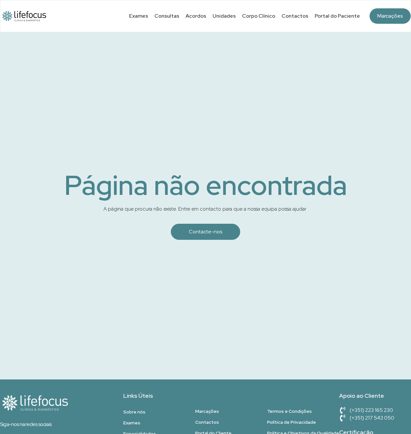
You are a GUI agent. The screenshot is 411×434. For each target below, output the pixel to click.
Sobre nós (134, 412)
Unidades (224, 16)
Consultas (166, 16)
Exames (138, 16)
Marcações (390, 16)
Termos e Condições (289, 411)
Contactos (295, 16)
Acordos (196, 16)
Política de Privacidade (291, 422)
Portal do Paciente (337, 16)
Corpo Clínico (258, 16)
